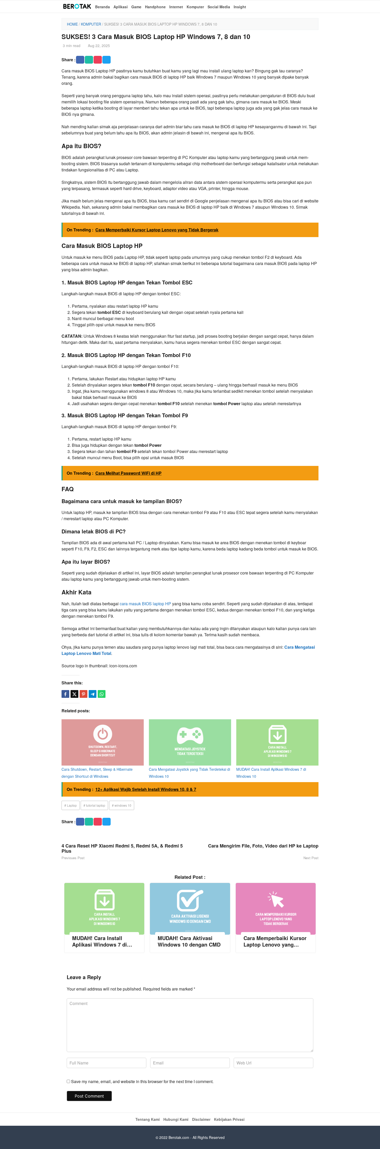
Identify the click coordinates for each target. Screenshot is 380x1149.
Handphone (155, 6)
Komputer (195, 6)
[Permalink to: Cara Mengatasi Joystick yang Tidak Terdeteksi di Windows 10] (190, 742)
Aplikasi (120, 6)
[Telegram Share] (92, 694)
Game (136, 6)
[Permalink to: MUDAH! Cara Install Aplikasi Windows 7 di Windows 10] (277, 742)
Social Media (219, 6)
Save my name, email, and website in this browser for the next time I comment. (142, 1081)
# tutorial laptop (94, 805)
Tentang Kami (147, 1119)
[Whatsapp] (101, 694)
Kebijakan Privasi (229, 1119)
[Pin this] (83, 694)
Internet (176, 6)
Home (72, 24)
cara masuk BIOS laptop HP (145, 604)
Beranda (102, 6)
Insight (240, 6)
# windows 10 (121, 805)
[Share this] (65, 694)
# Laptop (70, 805)
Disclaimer (201, 1119)
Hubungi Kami (175, 1119)
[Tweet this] (74, 694)
